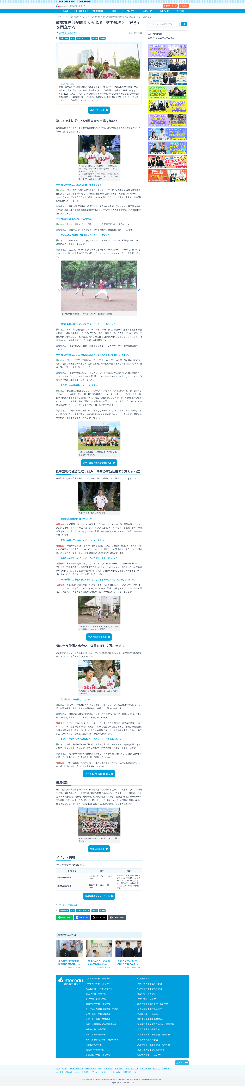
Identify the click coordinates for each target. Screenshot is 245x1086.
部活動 (102, 38)
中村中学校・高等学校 (96, 1029)
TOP (58, 1068)
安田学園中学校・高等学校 (149, 1054)
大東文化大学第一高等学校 (98, 1019)
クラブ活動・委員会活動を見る (97, 462)
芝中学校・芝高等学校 (68, 33)
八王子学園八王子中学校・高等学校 (153, 1044)
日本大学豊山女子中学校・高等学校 (153, 1034)
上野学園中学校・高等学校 (98, 983)
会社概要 (59, 1072)
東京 (72, 38)
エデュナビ (147, 11)
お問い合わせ (116, 1072)
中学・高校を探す (81, 11)
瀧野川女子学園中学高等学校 (150, 1019)
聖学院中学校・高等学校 (148, 1014)
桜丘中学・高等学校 (146, 993)
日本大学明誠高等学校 (147, 1039)
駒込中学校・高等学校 (96, 993)
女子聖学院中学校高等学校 (149, 1009)
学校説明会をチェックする (97, 896)
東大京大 (130, 11)
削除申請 (127, 1072)
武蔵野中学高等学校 (95, 1049)
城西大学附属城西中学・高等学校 (152, 1004)
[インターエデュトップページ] (71, 981)
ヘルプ (135, 1072)
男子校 (94, 38)
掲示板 (65, 11)
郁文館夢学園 (143, 978)
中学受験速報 (145, 1068)
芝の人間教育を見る (97, 637)
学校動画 (180, 11)
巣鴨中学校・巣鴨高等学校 (98, 1014)
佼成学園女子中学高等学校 (149, 988)
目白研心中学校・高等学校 (98, 1054)
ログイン (185, 6)
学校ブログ (164, 11)
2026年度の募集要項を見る (97, 773)
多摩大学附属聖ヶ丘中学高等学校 (101, 1024)
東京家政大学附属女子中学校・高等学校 (155, 1024)
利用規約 (85, 1072)
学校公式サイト (97, 110)
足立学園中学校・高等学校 (98, 978)
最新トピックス (132, 1068)
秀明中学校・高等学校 (147, 998)
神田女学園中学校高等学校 (149, 983)
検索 (183, 24)
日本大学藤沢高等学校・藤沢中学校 (102, 1039)
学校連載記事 (97, 11)
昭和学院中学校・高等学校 (98, 1004)
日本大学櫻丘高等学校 (96, 1034)
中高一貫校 (64, 38)
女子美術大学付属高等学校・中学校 (102, 1009)
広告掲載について (72, 1072)
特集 (114, 11)
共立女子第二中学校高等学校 (99, 988)
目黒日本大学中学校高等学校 (150, 1049)
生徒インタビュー (83, 38)
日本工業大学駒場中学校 (148, 1029)
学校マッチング (171, 6)
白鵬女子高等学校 (94, 1044)
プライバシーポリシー (100, 1072)
